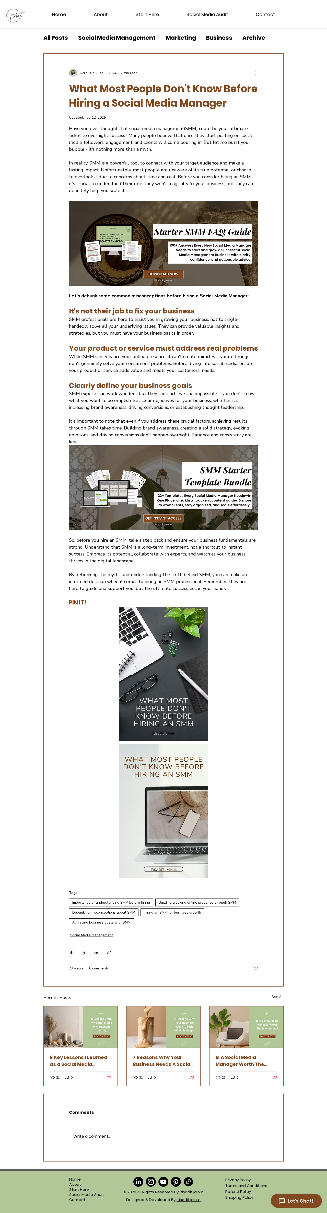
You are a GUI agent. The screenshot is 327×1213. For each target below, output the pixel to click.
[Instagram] (151, 1182)
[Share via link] (109, 952)
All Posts (55, 38)
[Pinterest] (176, 1182)
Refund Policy (238, 1191)
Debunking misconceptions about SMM (103, 912)
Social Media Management (117, 38)
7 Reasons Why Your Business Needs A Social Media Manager (162, 1061)
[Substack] (188, 1182)
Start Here (79, 1189)
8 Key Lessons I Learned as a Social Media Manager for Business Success (78, 1061)
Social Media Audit (80, 1194)
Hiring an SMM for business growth (172, 912)
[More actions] (255, 73)
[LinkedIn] (138, 1182)
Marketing (181, 38)
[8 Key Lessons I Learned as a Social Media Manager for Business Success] (81, 1027)
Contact (77, 1199)
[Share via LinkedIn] (96, 952)
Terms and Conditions (246, 1185)
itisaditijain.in (189, 1199)
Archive (253, 38)
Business (219, 38)
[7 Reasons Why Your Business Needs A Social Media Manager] (164, 1027)
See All (278, 996)
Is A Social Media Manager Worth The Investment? (240, 1061)
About (75, 1184)
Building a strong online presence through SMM (197, 902)
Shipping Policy (239, 1197)
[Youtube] (163, 1182)
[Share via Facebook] (71, 952)
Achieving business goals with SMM (101, 922)
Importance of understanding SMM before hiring (111, 902)
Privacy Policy (238, 1179)
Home (75, 1179)
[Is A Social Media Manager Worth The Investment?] (246, 1027)
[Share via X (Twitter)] (83, 952)
